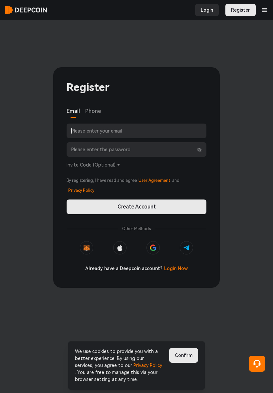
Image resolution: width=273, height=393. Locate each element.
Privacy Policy (148, 365)
